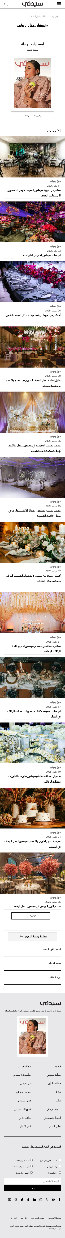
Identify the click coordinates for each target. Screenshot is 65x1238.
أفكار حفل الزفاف (37, 17)
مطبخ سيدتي (54, 1074)
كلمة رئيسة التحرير (36, 936)
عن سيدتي (25, 1083)
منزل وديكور (55, 181)
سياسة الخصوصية (37, 1218)
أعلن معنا (24, 1218)
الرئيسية (55, 17)
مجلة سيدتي (24, 1066)
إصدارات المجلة (32, 44)
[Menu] (59, 4)
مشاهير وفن (52, 1167)
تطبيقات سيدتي (22, 1109)
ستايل (58, 1092)
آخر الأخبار (25, 1126)
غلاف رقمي (25, 1118)
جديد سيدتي (23, 1092)
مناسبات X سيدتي (22, 1074)
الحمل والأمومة (22, 1173)
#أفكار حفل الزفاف (32, 25)
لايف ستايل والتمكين (48, 1161)
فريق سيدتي (24, 1100)
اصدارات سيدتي (52, 1118)
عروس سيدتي (53, 1109)
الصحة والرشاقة (22, 1161)
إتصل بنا (13, 1218)
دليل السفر (55, 1126)
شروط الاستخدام (55, 1218)
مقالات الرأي (54, 1083)
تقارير (58, 1100)
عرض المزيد (30, 916)
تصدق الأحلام (55, 963)
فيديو (57, 1066)
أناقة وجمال (52, 1173)
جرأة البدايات (55, 977)
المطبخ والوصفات (21, 1167)
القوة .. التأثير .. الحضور (52, 949)
